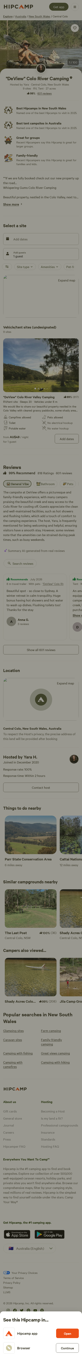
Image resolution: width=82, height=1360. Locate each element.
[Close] (41, 680)
